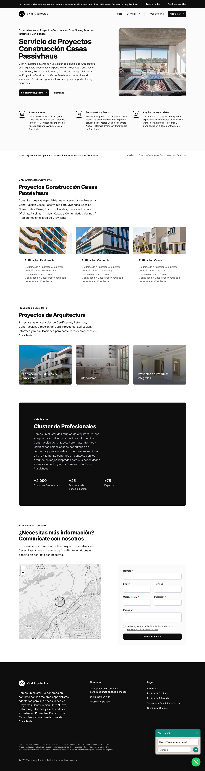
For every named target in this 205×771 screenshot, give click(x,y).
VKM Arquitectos (37, 13)
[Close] (196, 733)
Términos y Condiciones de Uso (142, 629)
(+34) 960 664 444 (100, 696)
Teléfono (159, 583)
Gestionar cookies (176, 4)
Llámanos (59, 92)
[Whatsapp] (195, 761)
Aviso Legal (153, 688)
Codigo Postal (131, 597)
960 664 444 (157, 13)
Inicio (119, 13)
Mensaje (128, 610)
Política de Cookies (157, 693)
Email (126, 583)
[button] (60, 602)
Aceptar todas (153, 4)
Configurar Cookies (157, 708)
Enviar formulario (152, 636)
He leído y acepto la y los (150, 628)
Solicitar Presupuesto (32, 92)
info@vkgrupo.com (100, 701)
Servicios (132, 13)
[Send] (195, 749)
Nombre (128, 570)
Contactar (175, 13)
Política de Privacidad (157, 626)
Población (160, 597)
